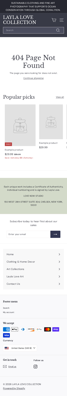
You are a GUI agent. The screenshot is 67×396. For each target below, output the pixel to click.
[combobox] (33, 30)
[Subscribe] (55, 234)
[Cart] (54, 20)
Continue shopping (33, 78)
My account (8, 312)
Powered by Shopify (14, 388)
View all (60, 97)
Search (6, 308)
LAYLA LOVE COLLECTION (19, 20)
